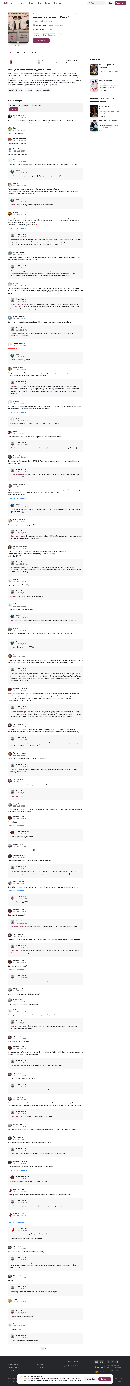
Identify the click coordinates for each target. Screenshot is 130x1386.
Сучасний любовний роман (58, 13)
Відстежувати (59, 25)
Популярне (95, 59)
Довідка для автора (14, 1370)
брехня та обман (110, 113)
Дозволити (104, 1379)
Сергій (15, 1324)
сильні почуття (109, 127)
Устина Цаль (103, 83)
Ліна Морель (103, 67)
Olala (15, 604)
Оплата (38, 1362)
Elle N (15, 431)
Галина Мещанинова (20, 546)
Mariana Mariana (18, 252)
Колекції (48, 3)
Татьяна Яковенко (19, 343)
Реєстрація (120, 3)
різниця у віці (109, 125)
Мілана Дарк (103, 123)
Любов (15, 212)
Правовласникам (13, 1364)
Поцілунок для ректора (108, 121)
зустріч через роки (110, 85)
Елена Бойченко (18, 881)
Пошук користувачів (42, 1367)
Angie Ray (16, 401)
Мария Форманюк (19, 484)
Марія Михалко (103, 109)
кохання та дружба (43, 90)
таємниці (29, 90)
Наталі (15, 283)
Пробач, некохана (105, 80)
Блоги (40, 3)
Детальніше (91, 1379)
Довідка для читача (14, 1367)
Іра (14, 159)
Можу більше (104, 106)
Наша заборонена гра (107, 65)
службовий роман (15, 90)
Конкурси (32, 3)
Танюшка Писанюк (19, 655)
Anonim (15, 579)
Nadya (15, 128)
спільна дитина (109, 87)
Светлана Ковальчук (20, 688)
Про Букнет (39, 1364)
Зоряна (15, 1299)
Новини (10, 1362)
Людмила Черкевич (19, 138)
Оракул (15, 628)
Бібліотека (57, 3)
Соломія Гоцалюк (19, 456)
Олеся (18, 170)
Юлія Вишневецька (19, 519)
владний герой (109, 111)
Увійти (14, 109)
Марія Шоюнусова (19, 149)
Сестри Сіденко (41, 25)
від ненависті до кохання (112, 70)
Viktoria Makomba (19, 316)
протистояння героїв (105, 71)
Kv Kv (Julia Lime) (18, 1189)
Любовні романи (43, 13)
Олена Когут (17, 1275)
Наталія (15, 184)
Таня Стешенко (18, 724)
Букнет (34, 13)
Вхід (110, 3)
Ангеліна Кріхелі (18, 115)
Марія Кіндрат (18, 367)
